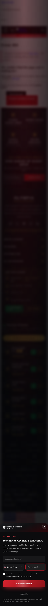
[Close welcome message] (44, 527)
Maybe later (24, 594)
